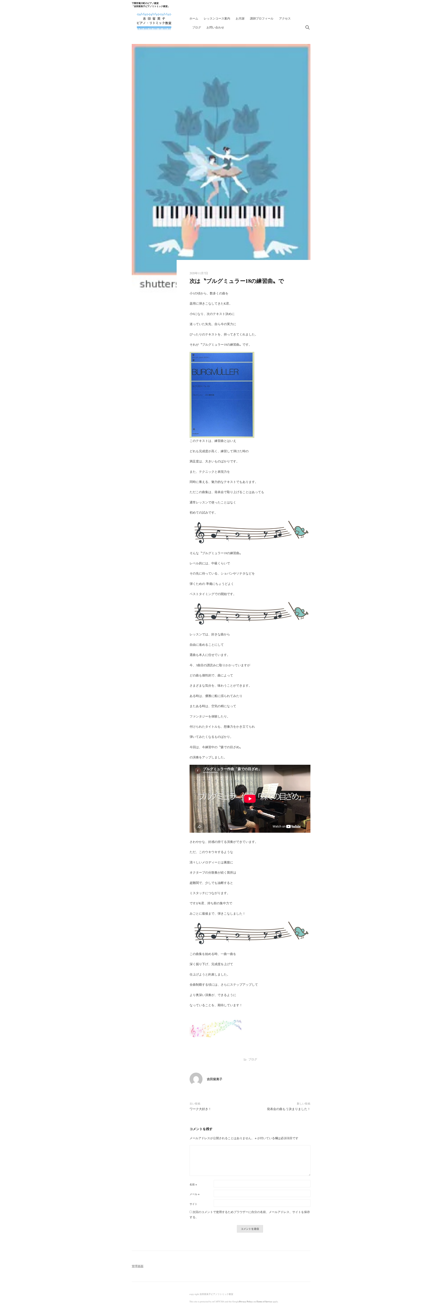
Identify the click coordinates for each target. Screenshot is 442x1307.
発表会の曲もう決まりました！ (288, 1109)
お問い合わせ (215, 27)
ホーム (193, 18)
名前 (193, 1184)
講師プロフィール (261, 18)
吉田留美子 (214, 1079)
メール (194, 1194)
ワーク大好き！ (200, 1109)
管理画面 (137, 1266)
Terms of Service (264, 1301)
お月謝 (240, 18)
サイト (193, 1204)
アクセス (285, 18)
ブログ (196, 27)
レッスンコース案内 (217, 18)
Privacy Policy (246, 1301)
